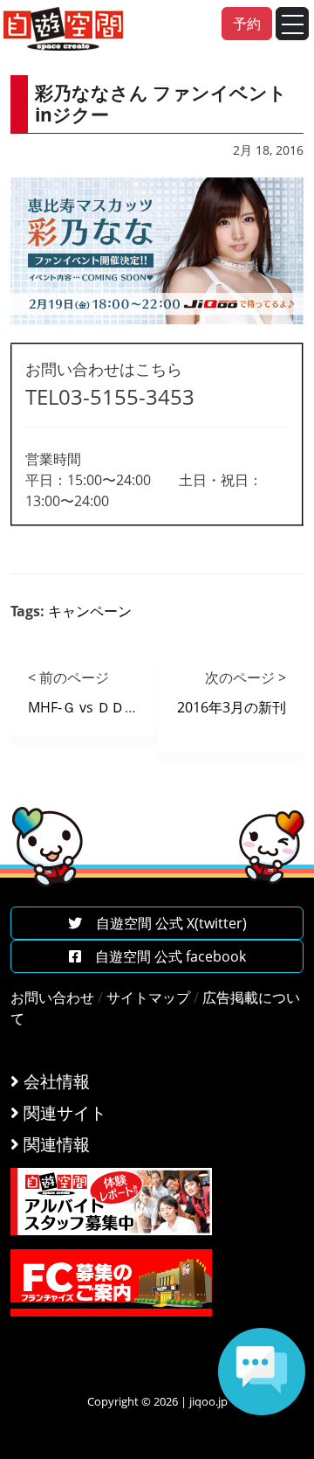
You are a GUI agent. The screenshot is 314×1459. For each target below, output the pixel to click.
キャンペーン (90, 611)
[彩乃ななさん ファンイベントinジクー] (157, 249)
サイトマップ (148, 997)
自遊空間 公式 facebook (163, 956)
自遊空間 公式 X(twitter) (164, 923)
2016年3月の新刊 (231, 707)
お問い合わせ (52, 997)
